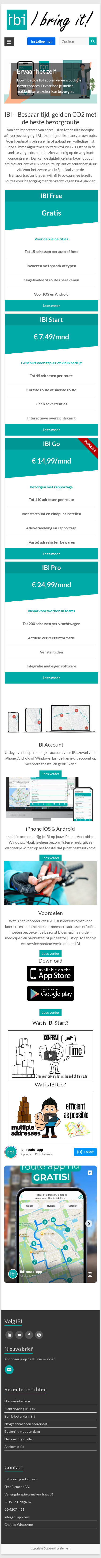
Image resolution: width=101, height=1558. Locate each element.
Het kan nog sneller (18, 1439)
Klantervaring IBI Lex (19, 1409)
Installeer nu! (41, 41)
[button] (50, 81)
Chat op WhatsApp (18, 1524)
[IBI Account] (50, 696)
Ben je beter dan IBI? (19, 1416)
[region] (50, 81)
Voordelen (50, 913)
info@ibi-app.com (17, 1517)
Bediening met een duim (22, 1431)
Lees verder (50, 774)
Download (50, 960)
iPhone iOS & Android (50, 828)
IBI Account (50, 744)
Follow (88, 1152)
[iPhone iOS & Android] (50, 780)
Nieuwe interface (17, 1401)
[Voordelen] (50, 864)
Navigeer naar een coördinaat (25, 1424)
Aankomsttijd (14, 1447)
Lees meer (51, 305)
